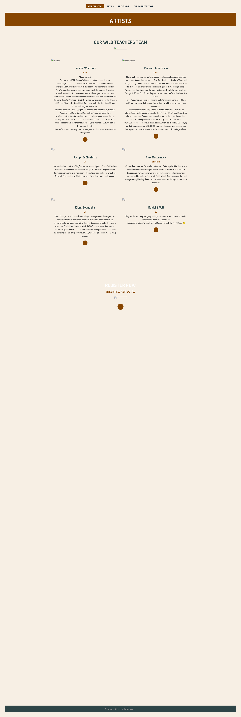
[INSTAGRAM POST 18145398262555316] (86, 323)
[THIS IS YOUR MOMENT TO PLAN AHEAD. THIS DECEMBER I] (109, 391)
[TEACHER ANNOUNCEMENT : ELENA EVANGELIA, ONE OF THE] (155, 448)
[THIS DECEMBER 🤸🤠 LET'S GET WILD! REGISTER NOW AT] (132, 337)
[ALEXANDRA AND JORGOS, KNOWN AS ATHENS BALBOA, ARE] (179, 507)
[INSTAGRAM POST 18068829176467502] (62, 323)
